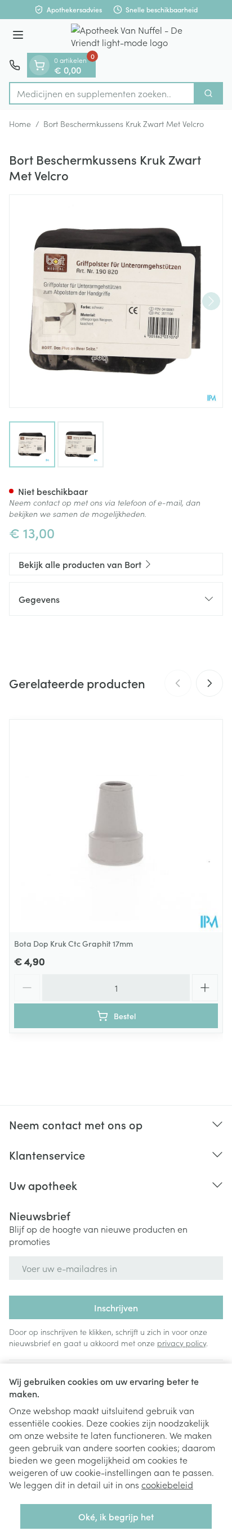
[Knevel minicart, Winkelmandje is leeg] (39, 65)
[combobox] (102, 93)
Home (20, 123)
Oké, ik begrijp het (116, 1516)
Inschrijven (116, 1307)
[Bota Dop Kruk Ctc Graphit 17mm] (116, 826)
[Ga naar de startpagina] (127, 36)
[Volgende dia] (209, 683)
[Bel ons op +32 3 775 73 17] (14, 65)
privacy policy (181, 1342)
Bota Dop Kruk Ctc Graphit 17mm (73, 943)
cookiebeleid (167, 1484)
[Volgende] (211, 301)
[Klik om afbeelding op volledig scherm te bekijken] (116, 301)
